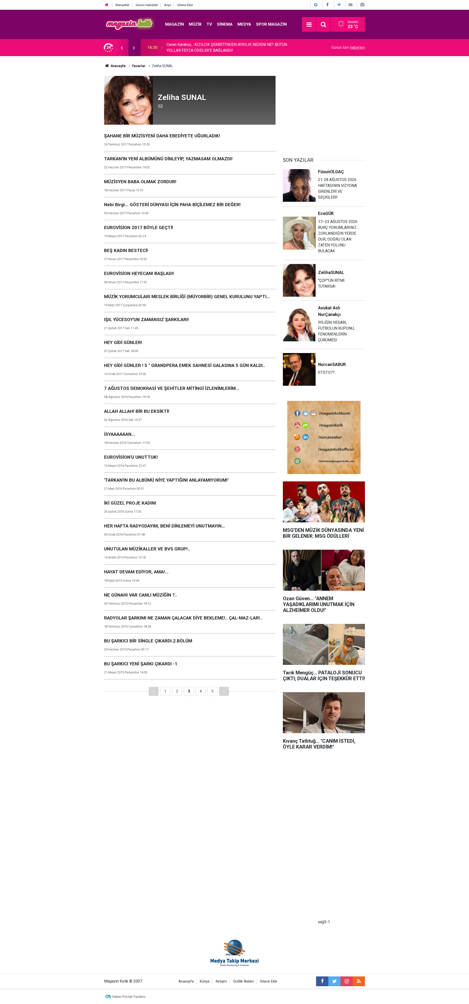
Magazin (174, 24)
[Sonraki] (224, 691)
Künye (205, 981)
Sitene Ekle (185, 5)
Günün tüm (348, 47)
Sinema (225, 24)
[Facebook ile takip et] (322, 981)
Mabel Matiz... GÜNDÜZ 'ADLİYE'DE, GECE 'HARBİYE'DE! (214, 47)
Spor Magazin (271, 24)
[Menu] (309, 24)
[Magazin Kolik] (129, 24)
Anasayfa (186, 981)
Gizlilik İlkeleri (243, 981)
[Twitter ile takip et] (334, 981)
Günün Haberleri (147, 5)
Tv (209, 24)
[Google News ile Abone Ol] (316, 4)
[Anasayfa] (106, 5)
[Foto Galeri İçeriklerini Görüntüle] (362, 4)
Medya (244, 24)
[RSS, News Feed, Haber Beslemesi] (359, 981)
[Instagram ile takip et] (347, 981)
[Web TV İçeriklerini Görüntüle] (350, 4)
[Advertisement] (324, 110)
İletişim (221, 981)
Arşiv (167, 5)
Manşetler (122, 5)
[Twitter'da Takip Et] (339, 4)
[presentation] (122, 48)
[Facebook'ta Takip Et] (327, 4)
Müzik (195, 24)
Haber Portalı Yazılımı (128, 997)
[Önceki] (153, 691)
